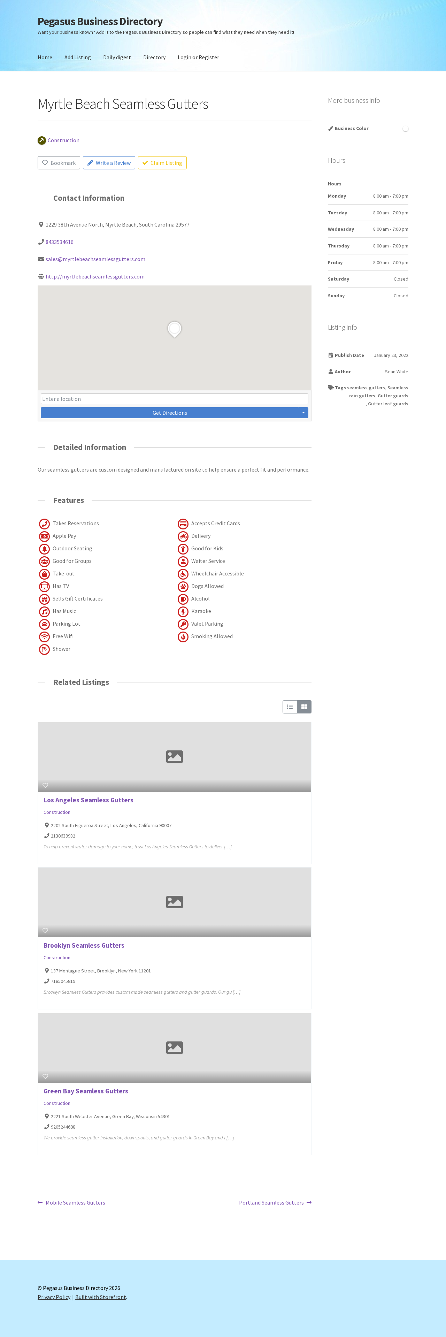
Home (45, 57)
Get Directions (170, 412)
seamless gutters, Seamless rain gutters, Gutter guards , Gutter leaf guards (377, 395)
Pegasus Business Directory (100, 21)
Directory (154, 57)
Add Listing (77, 57)
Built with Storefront (100, 1296)
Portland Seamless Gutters (271, 1203)
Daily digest (117, 57)
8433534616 (60, 241)
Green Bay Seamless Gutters (86, 1091)
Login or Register (198, 57)
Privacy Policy (54, 1296)
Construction (57, 812)
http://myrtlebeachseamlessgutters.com (95, 276)
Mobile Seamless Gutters (75, 1203)
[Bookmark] (45, 785)
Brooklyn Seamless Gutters (84, 945)
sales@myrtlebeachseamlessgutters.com (95, 258)
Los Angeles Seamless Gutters (88, 800)
